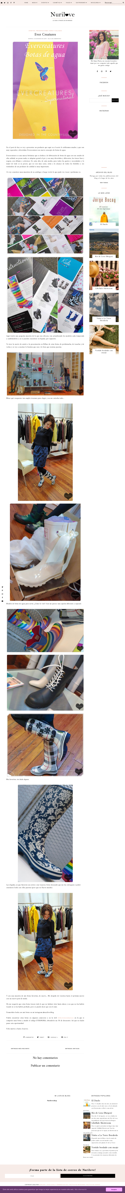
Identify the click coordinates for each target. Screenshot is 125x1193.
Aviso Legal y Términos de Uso (57, 1184)
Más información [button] (81, 1189)
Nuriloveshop (52, 1100)
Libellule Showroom (104, 288)
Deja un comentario (54, 38)
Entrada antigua (72, 1048)
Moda (34, 2)
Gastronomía (81, 2)
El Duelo (104, 224)
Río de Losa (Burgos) (104, 256)
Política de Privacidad (77, 1184)
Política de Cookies (93, 1184)
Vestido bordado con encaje (104, 351)
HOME (26, 2)
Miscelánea (95, 2)
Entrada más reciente (20, 1048)
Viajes (68, 2)
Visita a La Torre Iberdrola (104, 319)
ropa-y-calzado (55, 31)
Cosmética (56, 2)
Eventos (44, 2)
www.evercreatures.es (66, 1017)
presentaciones (42, 31)
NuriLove (42, 1184)
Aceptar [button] (114, 1189)
